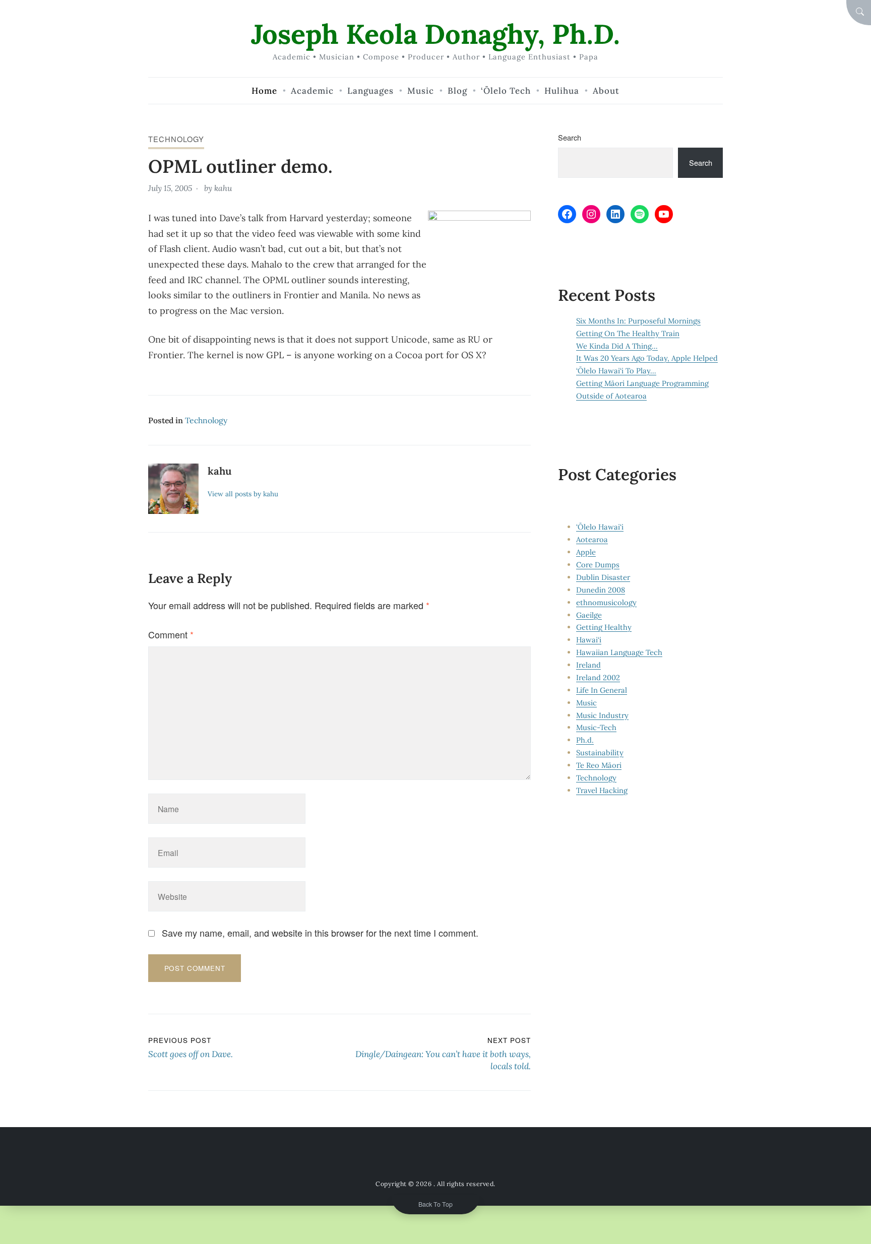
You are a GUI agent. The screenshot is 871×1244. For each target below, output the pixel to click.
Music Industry (602, 715)
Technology (176, 139)
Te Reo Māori (598, 765)
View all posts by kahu (243, 493)
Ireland (588, 665)
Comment (171, 634)
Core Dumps (597, 564)
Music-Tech (596, 727)
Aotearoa (592, 539)
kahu (223, 188)
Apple (586, 552)
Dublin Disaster (603, 577)
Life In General (601, 690)
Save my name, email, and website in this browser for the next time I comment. (320, 932)
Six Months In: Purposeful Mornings (638, 320)
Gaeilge (589, 615)
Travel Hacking (602, 790)
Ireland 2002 (598, 677)
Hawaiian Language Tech (619, 652)
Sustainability (600, 752)
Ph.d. (585, 740)
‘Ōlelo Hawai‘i (600, 527)
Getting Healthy (604, 627)
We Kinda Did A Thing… (617, 346)
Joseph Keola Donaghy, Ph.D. (435, 34)
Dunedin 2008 (600, 590)
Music (586, 702)
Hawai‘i (588, 639)
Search (569, 137)
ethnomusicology (606, 602)
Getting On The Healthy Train (627, 333)
